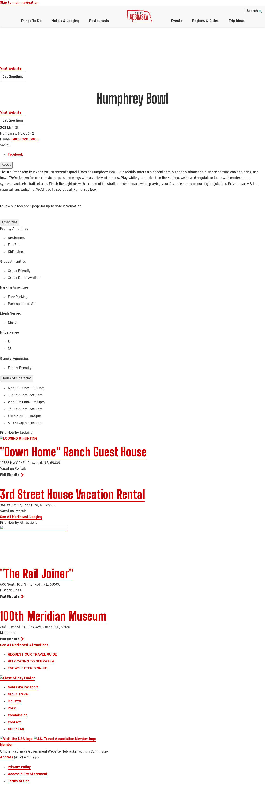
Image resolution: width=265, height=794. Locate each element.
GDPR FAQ (16, 729)
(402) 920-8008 (25, 139)
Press (12, 708)
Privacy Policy (19, 767)
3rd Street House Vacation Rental (72, 494)
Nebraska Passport (23, 687)
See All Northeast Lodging (21, 517)
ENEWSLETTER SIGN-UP (27, 668)
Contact (14, 722)
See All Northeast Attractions (24, 645)
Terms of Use (18, 781)
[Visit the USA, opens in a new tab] (17, 739)
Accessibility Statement (28, 774)
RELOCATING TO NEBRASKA (31, 661)
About (6, 165)
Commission (17, 715)
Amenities (9, 222)
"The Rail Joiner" (36, 574)
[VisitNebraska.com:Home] (139, 17)
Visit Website (10, 68)
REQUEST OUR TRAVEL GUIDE (32, 654)
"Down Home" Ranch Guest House (73, 452)
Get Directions (13, 76)
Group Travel (18, 694)
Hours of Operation (17, 378)
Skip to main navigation (19, 3)
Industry (14, 701)
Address (6, 757)
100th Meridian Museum (53, 616)
